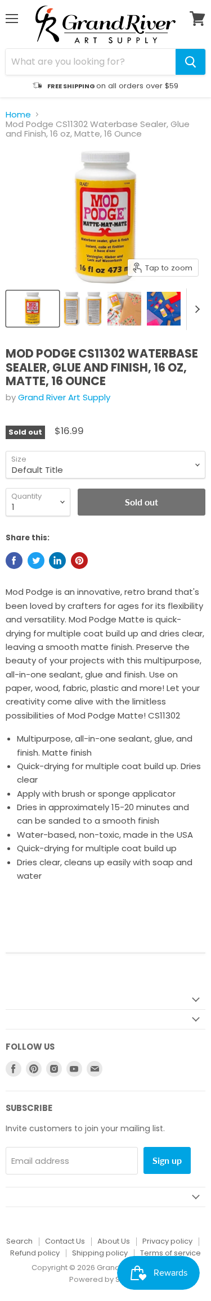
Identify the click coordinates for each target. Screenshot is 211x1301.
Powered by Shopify (105, 1279)
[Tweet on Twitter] (36, 560)
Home (18, 114)
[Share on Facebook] (14, 560)
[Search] (190, 62)
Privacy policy (167, 1241)
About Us (113, 1241)
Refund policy (35, 1253)
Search (19, 1241)
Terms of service (170, 1253)
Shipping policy (100, 1253)
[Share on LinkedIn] (57, 560)
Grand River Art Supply (64, 397)
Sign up (167, 1160)
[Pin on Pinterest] (79, 560)
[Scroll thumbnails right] (195, 309)
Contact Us (65, 1241)
